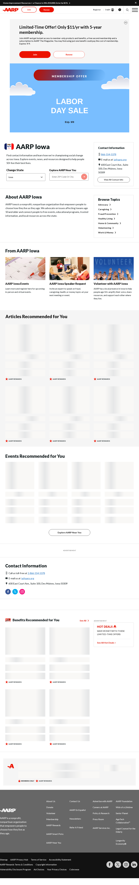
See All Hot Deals (105, 642)
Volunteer (50, 813)
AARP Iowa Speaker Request (67, 283)
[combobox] (68, 177)
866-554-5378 (108, 154)
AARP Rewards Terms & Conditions (16, 864)
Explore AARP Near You (62, 170)
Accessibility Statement (60, 859)
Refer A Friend (76, 827)
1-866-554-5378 (36, 573)
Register (97, 9)
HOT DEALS (105, 626)
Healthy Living (105, 218)
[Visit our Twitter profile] (15, 591)
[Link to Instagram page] (22, 591)
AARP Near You (53, 842)
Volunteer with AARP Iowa (111, 283)
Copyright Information (46, 864)
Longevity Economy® (121, 842)
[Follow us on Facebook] (8, 591)
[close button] (126, 22)
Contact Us (75, 801)
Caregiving (103, 209)
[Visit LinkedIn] (134, 864)
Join (35, 54)
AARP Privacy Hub (19, 859)
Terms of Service (38, 859)
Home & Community (108, 223)
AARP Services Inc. (101, 828)
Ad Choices (39, 869)
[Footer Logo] (15, 810)
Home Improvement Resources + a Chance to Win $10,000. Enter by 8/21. (35, 3)
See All (83, 620)
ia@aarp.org (120, 159)
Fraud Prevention (107, 214)
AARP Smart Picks (55, 834)
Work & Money (105, 232)
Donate (49, 807)
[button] (127, 9)
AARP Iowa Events (17, 283)
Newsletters (75, 818)
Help (119, 9)
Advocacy (103, 204)
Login (107, 9)
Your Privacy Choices (57, 869)
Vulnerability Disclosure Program (15, 869)
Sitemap (4, 859)
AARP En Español (78, 810)
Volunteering (104, 227)
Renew (69, 54)
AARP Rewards (53, 825)
